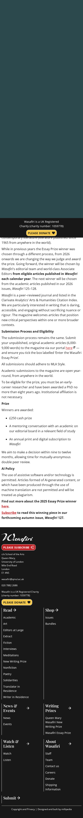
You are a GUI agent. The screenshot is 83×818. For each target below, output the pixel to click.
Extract (7, 636)
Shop (49, 610)
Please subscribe (16, 547)
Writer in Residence (16, 697)
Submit (9, 798)
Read (7, 610)
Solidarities (10, 680)
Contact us (52, 766)
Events (7, 724)
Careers (50, 772)
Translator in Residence (11, 689)
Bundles (50, 623)
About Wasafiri (52, 743)
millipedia (66, 809)
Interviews (10, 649)
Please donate (39, 233)
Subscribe (9, 513)
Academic (9, 617)
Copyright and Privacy (23, 809)
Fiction (7, 642)
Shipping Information (53, 787)
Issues (49, 617)
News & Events (10, 708)
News (6, 718)
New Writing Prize (14, 661)
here (69, 348)
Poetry (7, 674)
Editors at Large (13, 630)
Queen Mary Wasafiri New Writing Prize (53, 722)
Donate (50, 778)
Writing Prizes (52, 708)
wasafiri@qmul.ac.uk (13, 579)
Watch (7, 753)
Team (49, 760)
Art (5, 623)
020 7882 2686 (10, 585)
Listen (7, 760)
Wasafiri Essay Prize (58, 733)
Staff (48, 753)
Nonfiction (10, 667)
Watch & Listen (11, 743)
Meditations (11, 655)
